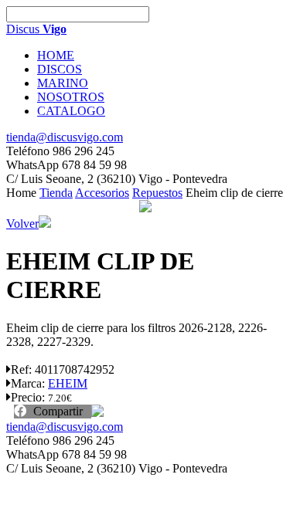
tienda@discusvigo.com (64, 137)
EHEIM (67, 383)
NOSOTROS (70, 96)
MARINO (62, 83)
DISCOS (59, 69)
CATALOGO (71, 110)
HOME (55, 55)
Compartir (56, 411)
